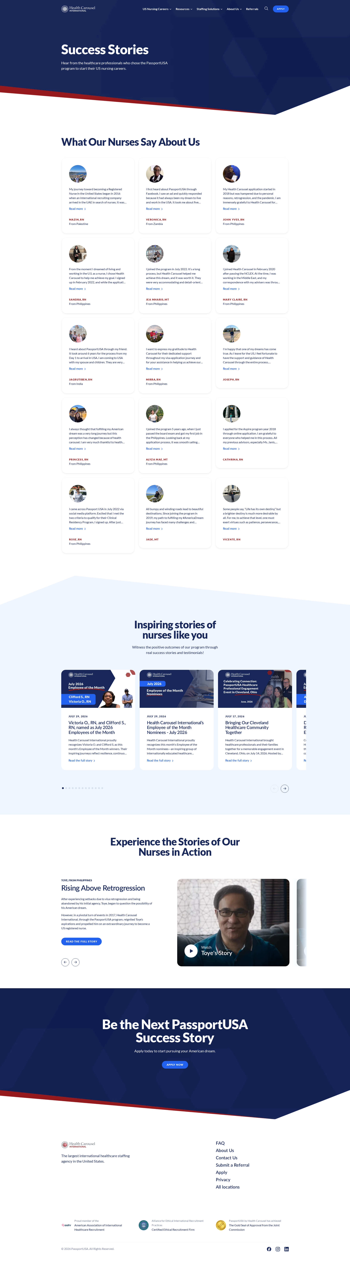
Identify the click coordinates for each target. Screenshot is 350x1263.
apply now (175, 1064)
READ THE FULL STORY (81, 941)
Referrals (252, 9)
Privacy (223, 1180)
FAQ (220, 1143)
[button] (157, 9)
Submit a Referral (232, 1165)
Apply (221, 1172)
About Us (225, 1151)
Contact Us (226, 1158)
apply (281, 8)
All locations (228, 1187)
